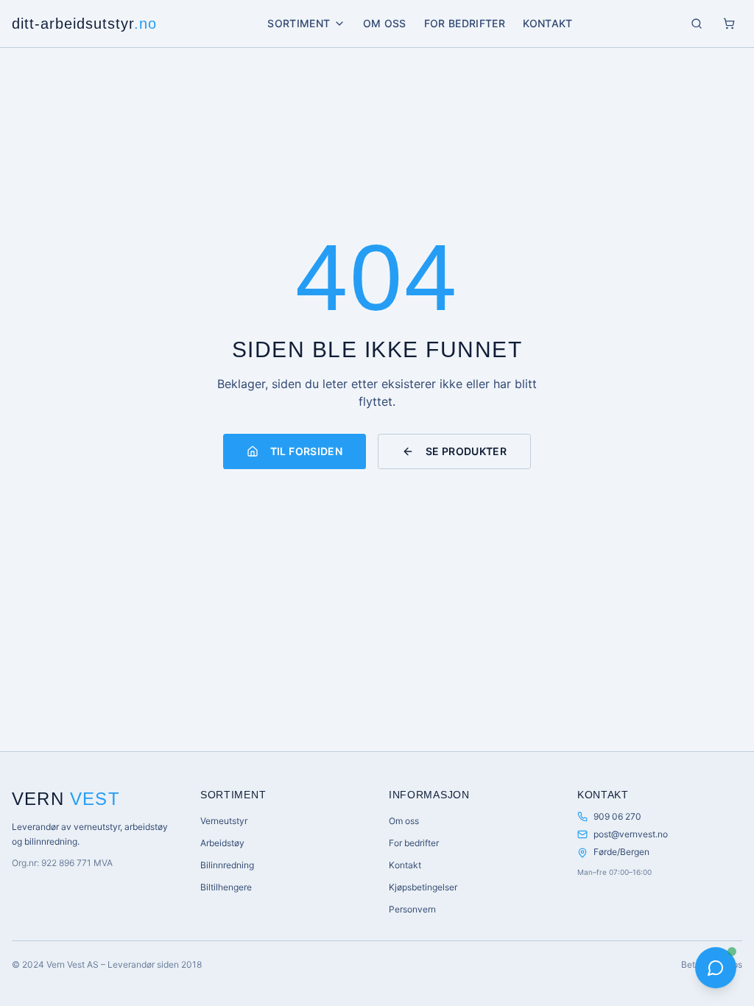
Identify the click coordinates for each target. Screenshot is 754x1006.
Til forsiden (306, 451)
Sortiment (298, 23)
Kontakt (547, 23)
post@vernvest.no (630, 834)
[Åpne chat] (715, 967)
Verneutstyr (223, 820)
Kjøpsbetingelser (423, 887)
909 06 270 (617, 816)
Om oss (384, 23)
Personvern (412, 909)
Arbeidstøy (222, 842)
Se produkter (466, 451)
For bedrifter (465, 23)
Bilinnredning (227, 864)
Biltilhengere (226, 887)
